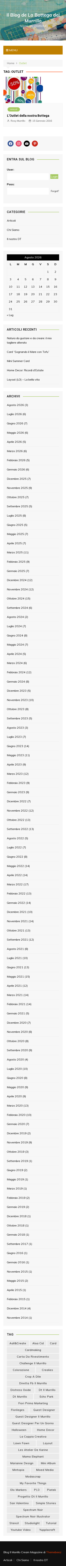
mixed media (45, 1470)
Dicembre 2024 (17, 580)
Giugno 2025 (15, 525)
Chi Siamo (13, 230)
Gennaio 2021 (16, 1013)
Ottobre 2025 (15, 497)
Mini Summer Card (18, 361)
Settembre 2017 (17, 1244)
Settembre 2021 (17, 939)
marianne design (21, 1463)
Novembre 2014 (17, 1317)
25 (18, 301)
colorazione (21, 1370)
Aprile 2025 (14, 543)
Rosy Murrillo (18, 120)
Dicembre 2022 (17, 801)
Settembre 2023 (17, 718)
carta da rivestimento (33, 1356)
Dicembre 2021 (17, 912)
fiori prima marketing (33, 1403)
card (53, 1343)
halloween (19, 1430)
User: (10, 169)
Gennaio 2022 (16, 902)
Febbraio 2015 (16, 1299)
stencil (14, 1523)
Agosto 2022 (15, 838)
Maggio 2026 (15, 432)
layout (48, 1443)
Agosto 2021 (15, 949)
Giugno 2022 (15, 856)
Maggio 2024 (15, 644)
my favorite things (33, 1483)
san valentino (19, 1503)
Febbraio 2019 (16, 1197)
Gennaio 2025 (16, 571)
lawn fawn (21, 1443)
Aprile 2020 (14, 1096)
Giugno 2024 (15, 635)
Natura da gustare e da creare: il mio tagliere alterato (29, 340)
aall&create (18, 1343)
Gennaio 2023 (16, 792)
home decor (45, 1430)
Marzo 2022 (15, 884)
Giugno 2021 (15, 967)
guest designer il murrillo (33, 1416)
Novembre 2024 (17, 589)
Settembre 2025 (17, 506)
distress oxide (20, 1390)
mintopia (18, 1470)
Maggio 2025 (15, 534)
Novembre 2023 (17, 700)
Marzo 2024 (15, 663)
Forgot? (55, 191)
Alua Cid (38, 1343)
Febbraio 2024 (16, 672)
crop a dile (33, 1376)
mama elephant (33, 1456)
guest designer (44, 1410)
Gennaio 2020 (16, 1124)
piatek (51, 1490)
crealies (47, 1370)
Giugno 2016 (15, 1253)
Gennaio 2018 (16, 1234)
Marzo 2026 (15, 451)
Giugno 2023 (15, 746)
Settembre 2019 (17, 1161)
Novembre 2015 (17, 1271)
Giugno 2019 (15, 1170)
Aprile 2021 (14, 985)
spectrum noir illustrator (33, 1516)
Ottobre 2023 (15, 709)
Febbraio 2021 (16, 1004)
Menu (13, 50)
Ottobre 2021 (15, 930)
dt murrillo (20, 1396)
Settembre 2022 (17, 829)
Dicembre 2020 (17, 1022)
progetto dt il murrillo (33, 1496)
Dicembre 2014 (17, 1308)
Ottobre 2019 (15, 1151)
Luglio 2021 (14, 958)
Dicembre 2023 (17, 690)
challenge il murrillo (33, 1363)
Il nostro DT (14, 239)
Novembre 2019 (17, 1142)
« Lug (10, 315)
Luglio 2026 (14, 414)
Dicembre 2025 (17, 478)
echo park (46, 1396)
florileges (17, 1410)
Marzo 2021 (15, 995)
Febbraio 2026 (16, 460)
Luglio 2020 (14, 1068)
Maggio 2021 (15, 976)
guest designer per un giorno (33, 1423)
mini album (48, 1463)
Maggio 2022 (15, 866)
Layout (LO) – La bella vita (23, 379)
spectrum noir (33, 1509)
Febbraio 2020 (16, 1115)
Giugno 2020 (15, 1078)
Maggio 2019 (15, 1179)
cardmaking (33, 1350)
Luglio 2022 (14, 847)
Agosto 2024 (15, 617)
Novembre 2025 (17, 488)
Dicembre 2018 (17, 1216)
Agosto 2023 (15, 727)
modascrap (33, 1476)
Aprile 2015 (14, 1290)
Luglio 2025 (14, 515)
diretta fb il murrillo (33, 1383)
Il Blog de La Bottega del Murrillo (33, 18)
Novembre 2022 (17, 810)
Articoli (13, 109)
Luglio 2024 (14, 626)
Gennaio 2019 (16, 1207)
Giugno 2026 (15, 423)
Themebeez (53, 1552)
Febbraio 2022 (16, 893)
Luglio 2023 (14, 736)
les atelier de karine (33, 1450)
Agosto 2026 (15, 405)
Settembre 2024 (17, 607)
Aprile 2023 (14, 764)
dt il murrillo (47, 1390)
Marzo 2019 (15, 1188)
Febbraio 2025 (16, 561)
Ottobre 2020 (15, 1041)
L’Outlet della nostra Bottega (28, 115)
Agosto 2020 (15, 1059)
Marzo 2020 (15, 1105)
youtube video (21, 1529)
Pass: (10, 184)
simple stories (46, 1503)
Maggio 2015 (15, 1280)
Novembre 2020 (17, 1031)
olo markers (18, 1490)
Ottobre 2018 (15, 1225)
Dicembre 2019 (17, 1133)
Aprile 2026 (14, 441)
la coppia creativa (33, 1436)
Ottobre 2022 (15, 820)
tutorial (51, 1523)
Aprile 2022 (14, 875)
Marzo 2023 (15, 773)
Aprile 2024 (14, 654)
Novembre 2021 (17, 921)
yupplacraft (47, 1529)
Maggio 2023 (15, 755)
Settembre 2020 (17, 1050)
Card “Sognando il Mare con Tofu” (28, 352)
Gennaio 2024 (16, 681)
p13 (37, 1490)
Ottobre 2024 (15, 598)
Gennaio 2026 (16, 469)
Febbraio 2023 (16, 783)
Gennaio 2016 (16, 1262)
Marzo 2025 (15, 552)
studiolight (32, 1523)
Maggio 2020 (15, 1087)
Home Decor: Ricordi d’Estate (25, 370)
